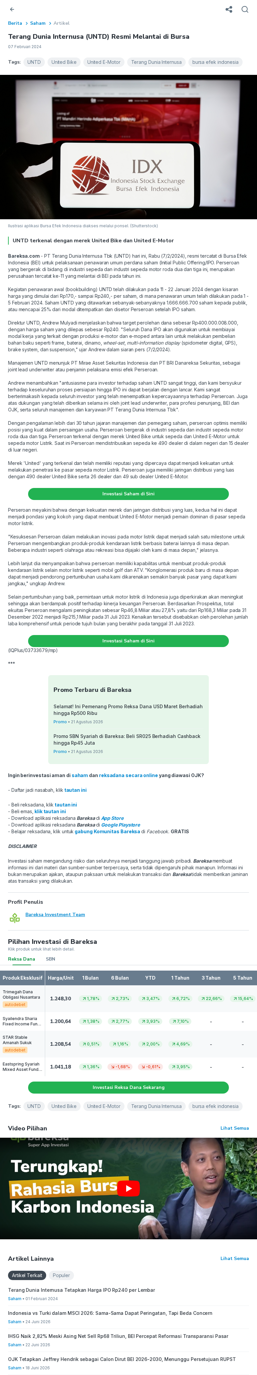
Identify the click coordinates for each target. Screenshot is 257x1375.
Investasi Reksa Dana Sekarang (129, 1087)
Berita (15, 23)
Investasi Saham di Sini (128, 494)
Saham (38, 23)
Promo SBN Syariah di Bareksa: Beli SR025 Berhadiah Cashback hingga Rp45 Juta (127, 739)
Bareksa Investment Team (55, 914)
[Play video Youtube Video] (128, 1188)
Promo (60, 721)
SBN (50, 959)
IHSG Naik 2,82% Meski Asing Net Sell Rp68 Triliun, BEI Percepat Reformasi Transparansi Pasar (118, 1336)
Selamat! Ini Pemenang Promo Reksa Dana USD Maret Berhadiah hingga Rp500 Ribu (128, 710)
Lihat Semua (235, 1128)
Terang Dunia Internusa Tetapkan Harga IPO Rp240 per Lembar (81, 1290)
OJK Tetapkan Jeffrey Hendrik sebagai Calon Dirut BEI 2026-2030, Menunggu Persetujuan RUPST (122, 1359)
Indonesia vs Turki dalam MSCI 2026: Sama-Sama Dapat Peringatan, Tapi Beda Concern (110, 1313)
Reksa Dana (21, 959)
